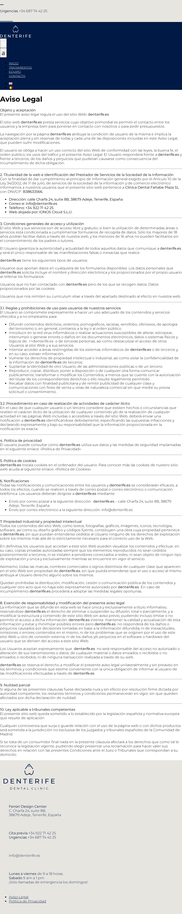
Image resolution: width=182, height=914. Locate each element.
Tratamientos (20, 67)
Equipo (15, 71)
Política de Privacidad (27, 901)
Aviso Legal (18, 897)
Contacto (17, 76)
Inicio (13, 63)
